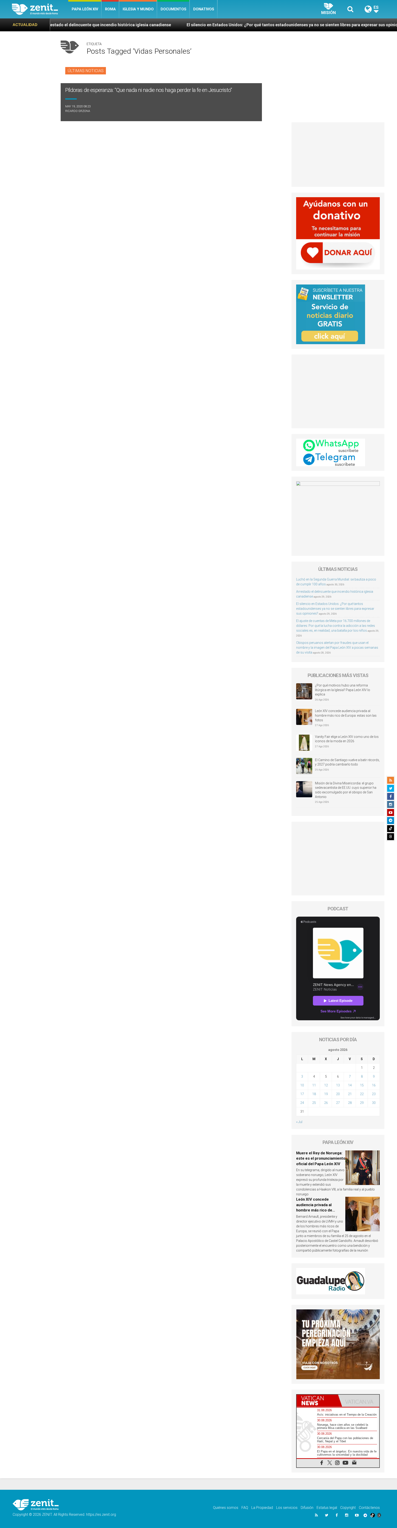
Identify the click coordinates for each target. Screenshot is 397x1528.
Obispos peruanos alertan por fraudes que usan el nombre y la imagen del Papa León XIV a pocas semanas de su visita (337, 647)
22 (362, 1094)
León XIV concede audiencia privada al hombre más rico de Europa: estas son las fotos (346, 715)
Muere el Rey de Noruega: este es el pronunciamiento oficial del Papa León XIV (320, 1158)
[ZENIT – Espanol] (40, 9)
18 (314, 1094)
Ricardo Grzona (77, 111)
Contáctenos (369, 1507)
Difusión (307, 1507)
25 (314, 1103)
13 (338, 1085)
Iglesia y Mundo (138, 9)
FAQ (244, 1507)
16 (374, 1085)
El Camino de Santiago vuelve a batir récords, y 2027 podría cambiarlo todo (347, 762)
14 (350, 1085)
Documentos (173, 9)
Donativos (203, 9)
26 (326, 1103)
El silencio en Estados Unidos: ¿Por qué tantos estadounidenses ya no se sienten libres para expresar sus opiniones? (215, 24)
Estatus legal (327, 1507)
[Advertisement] (338, 154)
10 (302, 1085)
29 (362, 1103)
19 (326, 1094)
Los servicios (287, 1507)
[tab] (317, 1401)
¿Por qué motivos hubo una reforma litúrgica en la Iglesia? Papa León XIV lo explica (342, 689)
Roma (110, 9)
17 (302, 1094)
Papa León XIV (85, 9)
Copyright (348, 1507)
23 (374, 1094)
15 (362, 1085)
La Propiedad (262, 1507)
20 (338, 1094)
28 (350, 1103)
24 (302, 1103)
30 (374, 1103)
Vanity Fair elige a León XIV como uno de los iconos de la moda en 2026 (347, 739)
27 (338, 1103)
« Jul (299, 1122)
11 (314, 1085)
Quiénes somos (225, 1507)
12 (326, 1085)
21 (350, 1094)
